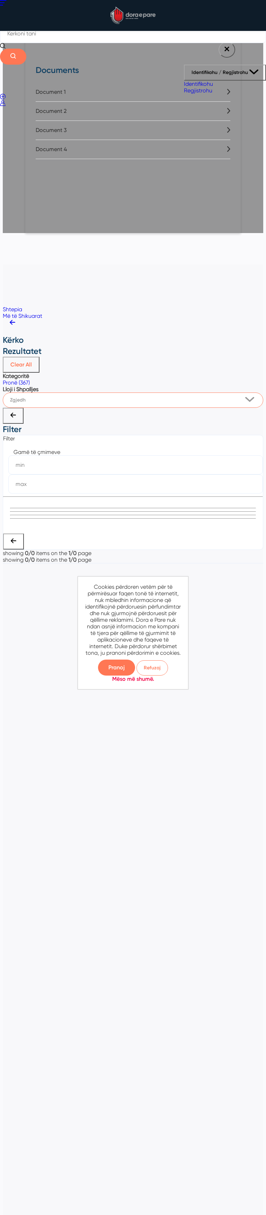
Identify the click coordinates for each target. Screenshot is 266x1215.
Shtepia (12, 309)
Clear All (21, 364)
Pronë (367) (16, 382)
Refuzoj (152, 668)
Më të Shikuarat (22, 316)
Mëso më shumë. (133, 679)
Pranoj (116, 667)
